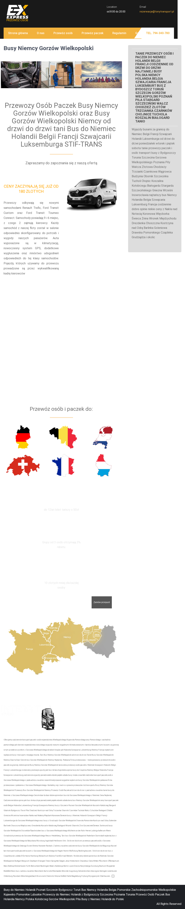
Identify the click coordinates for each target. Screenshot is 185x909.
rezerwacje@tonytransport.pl (157, 11)
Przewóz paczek (92, 33)
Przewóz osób (63, 33)
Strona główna (18, 33)
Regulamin (119, 33)
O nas (40, 33)
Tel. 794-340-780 (157, 33)
